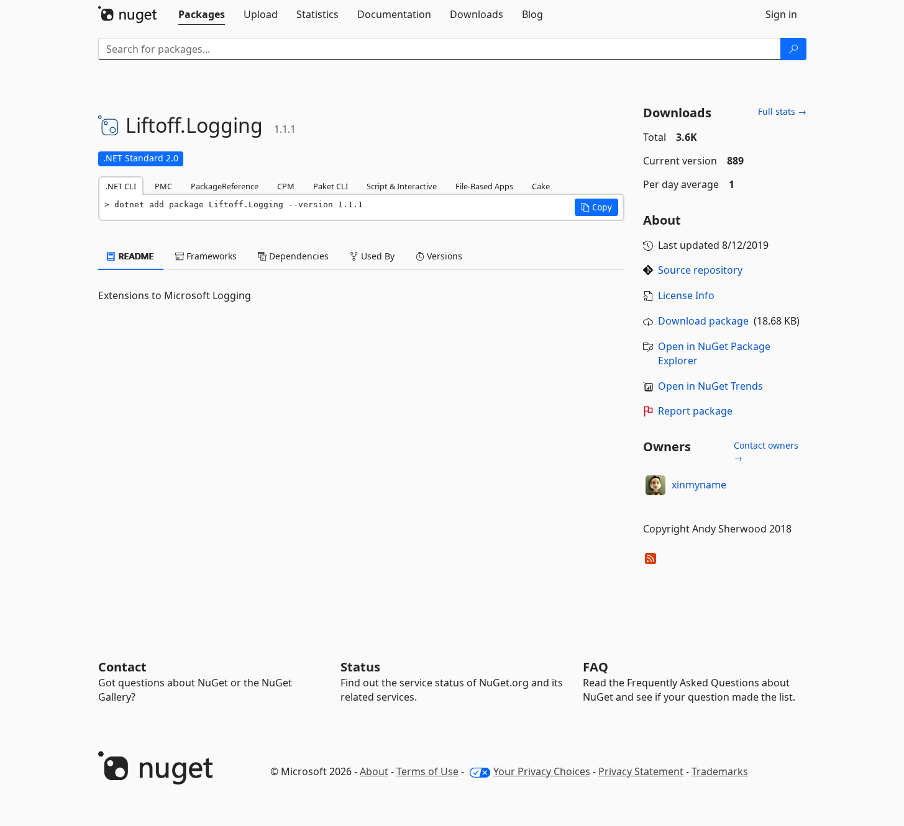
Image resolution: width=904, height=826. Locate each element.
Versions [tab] (443, 256)
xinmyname (699, 485)
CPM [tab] (285, 186)
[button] (596, 207)
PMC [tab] (163, 186)
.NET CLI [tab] (121, 186)
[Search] (793, 49)
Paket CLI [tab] (330, 186)
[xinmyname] (655, 485)
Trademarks (720, 771)
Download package (703, 321)
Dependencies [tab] (298, 256)
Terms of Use (427, 771)
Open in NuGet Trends (710, 386)
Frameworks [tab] (210, 256)
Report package (695, 411)
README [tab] (135, 256)
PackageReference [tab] (224, 186)
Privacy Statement (640, 771)
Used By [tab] (376, 256)
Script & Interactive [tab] (402, 186)
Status (360, 666)
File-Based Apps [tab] (484, 186)
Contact (122, 666)
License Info (686, 295)
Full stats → (782, 111)
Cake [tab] (541, 186)
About (374, 771)
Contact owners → (766, 451)
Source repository (700, 270)
